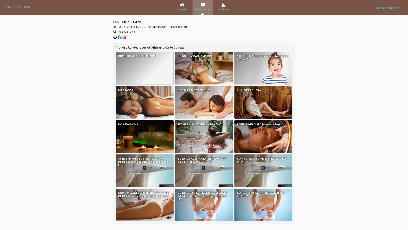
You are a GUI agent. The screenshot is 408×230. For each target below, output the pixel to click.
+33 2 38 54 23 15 (126, 31)
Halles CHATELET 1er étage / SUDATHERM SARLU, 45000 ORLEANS (152, 27)
